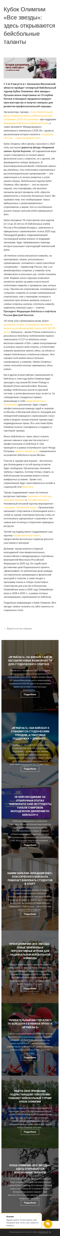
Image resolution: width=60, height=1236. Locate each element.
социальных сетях (13, 610)
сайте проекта (42, 606)
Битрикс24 (43, 1232)
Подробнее (30, 694)
